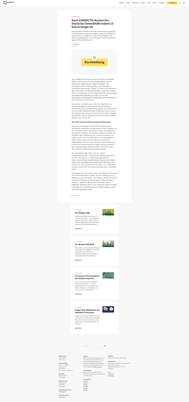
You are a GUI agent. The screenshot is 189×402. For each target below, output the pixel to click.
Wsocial (85, 390)
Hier (84, 372)
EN (180, 3)
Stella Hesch (76, 44)
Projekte (143, 3)
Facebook (85, 386)
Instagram (85, 381)
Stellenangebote (98, 367)
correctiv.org (8, 3)
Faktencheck (136, 3)
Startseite (121, 3)
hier (125, 358)
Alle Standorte (62, 392)
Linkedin (85, 383)
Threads (85, 388)
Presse (109, 372)
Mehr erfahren (62, 397)
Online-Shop (62, 386)
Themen (128, 3)
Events (149, 3)
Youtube (85, 384)
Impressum (111, 374)
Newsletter (162, 3)
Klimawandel (76, 17)
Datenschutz (111, 376)
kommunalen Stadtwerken (93, 98)
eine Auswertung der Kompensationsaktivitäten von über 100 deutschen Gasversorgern (94, 95)
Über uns (155, 3)
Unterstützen (172, 3)
